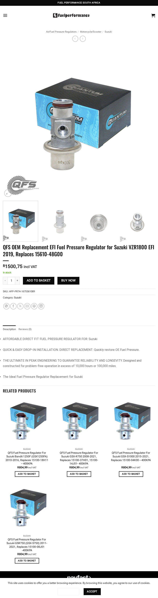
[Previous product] (83, 39)
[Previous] (10, 122)
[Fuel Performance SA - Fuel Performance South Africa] (71, 15)
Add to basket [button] (27, 474)
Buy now (68, 280)
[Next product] (75, 39)
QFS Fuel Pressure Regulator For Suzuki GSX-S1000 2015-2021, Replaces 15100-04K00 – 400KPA (131, 456)
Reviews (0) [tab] (25, 329)
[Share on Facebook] (13, 306)
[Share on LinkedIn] (41, 306)
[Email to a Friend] (27, 306)
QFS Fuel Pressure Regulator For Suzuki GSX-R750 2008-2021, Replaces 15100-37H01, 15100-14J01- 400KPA (79, 458)
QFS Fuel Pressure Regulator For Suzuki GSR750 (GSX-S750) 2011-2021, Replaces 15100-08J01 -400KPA (27, 545)
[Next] (147, 122)
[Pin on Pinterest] (34, 306)
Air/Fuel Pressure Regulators (61, 31)
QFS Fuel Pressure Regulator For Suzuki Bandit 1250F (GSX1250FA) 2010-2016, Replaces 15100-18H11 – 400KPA (27, 458)
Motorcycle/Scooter (90, 31)
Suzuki (108, 31)
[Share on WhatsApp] (6, 306)
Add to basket (39, 280)
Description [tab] (9, 329)
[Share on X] (20, 306)
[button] (5, 15)
